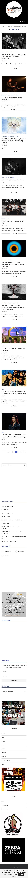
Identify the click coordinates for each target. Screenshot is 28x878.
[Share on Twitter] (14, 68)
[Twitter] (20, 21)
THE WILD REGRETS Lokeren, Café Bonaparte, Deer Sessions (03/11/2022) (13, 56)
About (3, 801)
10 (24, 452)
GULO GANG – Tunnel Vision (9, 541)
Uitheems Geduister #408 (8, 506)
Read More (14, 876)
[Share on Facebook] (13, 68)
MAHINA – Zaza (5, 509)
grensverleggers (6, 760)
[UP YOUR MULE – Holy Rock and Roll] (14, 207)
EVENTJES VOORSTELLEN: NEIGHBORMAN (13, 520)
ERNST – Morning (6, 523)
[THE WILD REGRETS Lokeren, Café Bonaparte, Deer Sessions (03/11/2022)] (14, 41)
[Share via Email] (16, 68)
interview (4, 752)
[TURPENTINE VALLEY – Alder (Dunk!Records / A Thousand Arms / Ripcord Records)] (14, 292)
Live (3, 745)
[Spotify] (17, 867)
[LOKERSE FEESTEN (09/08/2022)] (14, 166)
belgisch (4, 756)
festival (3, 748)
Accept (21, 874)
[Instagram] (22, 21)
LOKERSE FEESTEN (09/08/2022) (12, 180)
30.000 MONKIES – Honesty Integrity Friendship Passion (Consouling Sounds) (14, 141)
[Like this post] (11, 68)
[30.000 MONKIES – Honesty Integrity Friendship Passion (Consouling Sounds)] (14, 125)
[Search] (26, 21)
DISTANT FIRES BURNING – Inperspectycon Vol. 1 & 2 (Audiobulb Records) (14, 264)
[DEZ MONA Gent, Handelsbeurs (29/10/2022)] (14, 84)
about (3, 764)
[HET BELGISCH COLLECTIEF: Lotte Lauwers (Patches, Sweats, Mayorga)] (14, 421)
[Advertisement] (14, 484)
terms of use (5, 809)
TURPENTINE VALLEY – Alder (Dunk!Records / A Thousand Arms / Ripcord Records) (13, 307)
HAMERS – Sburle (6, 516)
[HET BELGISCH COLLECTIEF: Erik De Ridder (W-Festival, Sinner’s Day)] (14, 378)
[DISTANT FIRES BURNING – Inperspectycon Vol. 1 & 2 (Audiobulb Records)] (14, 248)
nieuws (3, 737)
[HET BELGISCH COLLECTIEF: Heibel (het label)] (14, 335)
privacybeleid (5, 805)
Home (3, 26)
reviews (3, 741)
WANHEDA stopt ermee (7, 513)
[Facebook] (10, 867)
